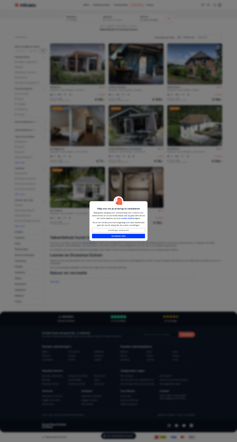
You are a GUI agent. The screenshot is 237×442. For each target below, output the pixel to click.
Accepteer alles (118, 236)
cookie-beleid (127, 218)
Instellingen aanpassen (118, 230)
